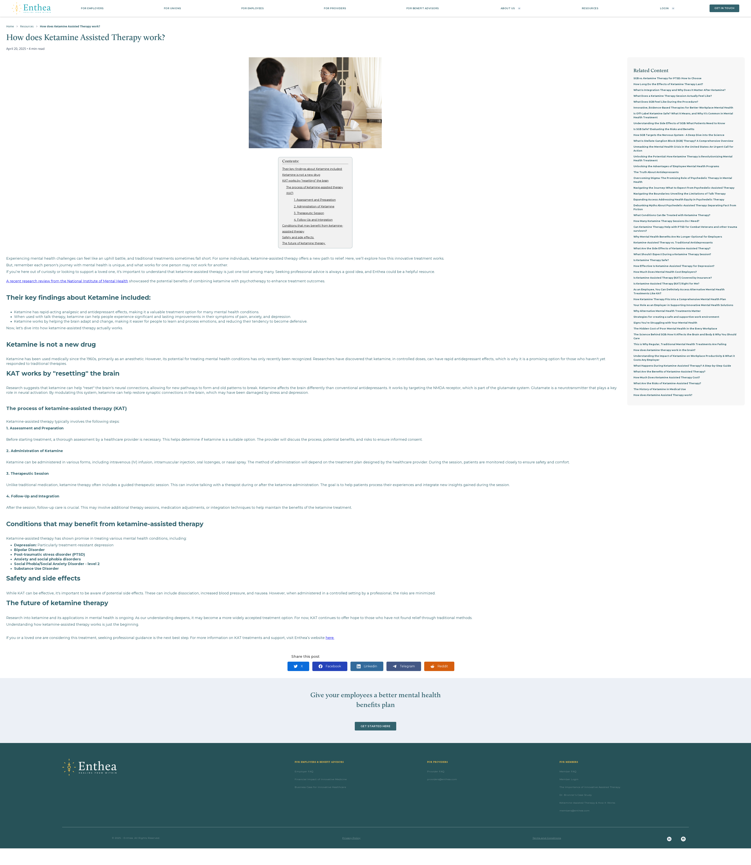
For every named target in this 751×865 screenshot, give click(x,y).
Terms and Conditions (547, 837)
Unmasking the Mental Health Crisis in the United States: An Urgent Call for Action (683, 148)
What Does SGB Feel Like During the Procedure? (665, 101)
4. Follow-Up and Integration (313, 220)
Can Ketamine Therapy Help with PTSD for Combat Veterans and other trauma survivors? (685, 228)
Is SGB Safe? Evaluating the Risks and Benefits (663, 129)
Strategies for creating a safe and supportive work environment (676, 316)
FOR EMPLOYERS (92, 8)
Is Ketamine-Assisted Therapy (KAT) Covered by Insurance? (672, 277)
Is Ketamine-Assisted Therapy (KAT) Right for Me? (666, 283)
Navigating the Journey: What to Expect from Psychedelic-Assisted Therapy (683, 187)
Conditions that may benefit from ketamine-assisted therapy (312, 228)
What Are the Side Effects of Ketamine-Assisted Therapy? (672, 248)
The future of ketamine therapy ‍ (304, 243)
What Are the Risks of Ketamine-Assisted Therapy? (667, 383)
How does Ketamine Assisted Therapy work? (662, 395)
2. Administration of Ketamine (314, 206)
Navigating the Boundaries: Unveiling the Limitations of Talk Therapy (679, 193)
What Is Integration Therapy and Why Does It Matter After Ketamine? (679, 90)
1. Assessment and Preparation (315, 200)
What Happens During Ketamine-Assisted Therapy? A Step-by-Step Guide (682, 365)
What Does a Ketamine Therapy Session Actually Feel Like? (672, 95)
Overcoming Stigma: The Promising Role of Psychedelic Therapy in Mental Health (682, 180)
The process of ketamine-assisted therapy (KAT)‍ (314, 190)
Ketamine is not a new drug (301, 175)
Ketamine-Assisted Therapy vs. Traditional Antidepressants (673, 242)
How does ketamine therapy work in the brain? (664, 350)
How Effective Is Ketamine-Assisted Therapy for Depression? (673, 266)
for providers (335, 8)
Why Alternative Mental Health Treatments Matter (667, 311)
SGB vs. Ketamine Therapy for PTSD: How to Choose (667, 78)
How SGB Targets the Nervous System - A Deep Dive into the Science (678, 135)
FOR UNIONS (172, 8)
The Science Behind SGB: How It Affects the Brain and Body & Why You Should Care (684, 336)
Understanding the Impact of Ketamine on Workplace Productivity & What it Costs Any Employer (684, 357)
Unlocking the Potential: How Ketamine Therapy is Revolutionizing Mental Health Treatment (682, 158)
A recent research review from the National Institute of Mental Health (67, 281)
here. (330, 638)
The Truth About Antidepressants (656, 172)
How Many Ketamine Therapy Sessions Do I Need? (666, 221)
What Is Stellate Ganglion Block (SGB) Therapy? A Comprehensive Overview (683, 140)
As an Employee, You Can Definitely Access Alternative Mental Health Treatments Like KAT (679, 291)
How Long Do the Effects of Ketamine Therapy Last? (668, 84)
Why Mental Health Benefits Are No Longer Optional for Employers (677, 236)
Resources (590, 8)
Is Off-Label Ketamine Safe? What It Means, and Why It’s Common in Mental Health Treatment (683, 115)
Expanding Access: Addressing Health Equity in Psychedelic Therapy (678, 199)
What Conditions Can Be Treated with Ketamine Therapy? (671, 215)
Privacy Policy (351, 837)
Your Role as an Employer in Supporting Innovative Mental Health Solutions (683, 305)
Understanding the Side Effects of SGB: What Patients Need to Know (679, 123)
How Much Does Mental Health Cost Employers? (665, 271)
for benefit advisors (422, 8)
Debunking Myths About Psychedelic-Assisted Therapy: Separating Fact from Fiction (684, 207)
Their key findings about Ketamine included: (312, 169)
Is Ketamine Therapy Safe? (651, 260)
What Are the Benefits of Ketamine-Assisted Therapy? (669, 371)
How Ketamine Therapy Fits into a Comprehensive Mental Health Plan (679, 299)
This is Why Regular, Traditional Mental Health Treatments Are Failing (679, 344)
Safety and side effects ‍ (298, 237)
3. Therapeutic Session (309, 213)
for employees (252, 8)
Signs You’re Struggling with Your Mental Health (665, 322)
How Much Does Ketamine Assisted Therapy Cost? (666, 377)
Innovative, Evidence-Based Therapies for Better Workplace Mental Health (683, 107)
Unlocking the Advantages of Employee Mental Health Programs (676, 166)
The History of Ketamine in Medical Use (659, 389)
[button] (510, 8)
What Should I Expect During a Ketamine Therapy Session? (672, 254)
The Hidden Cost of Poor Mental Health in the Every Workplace (675, 328)
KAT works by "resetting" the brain (305, 180)
